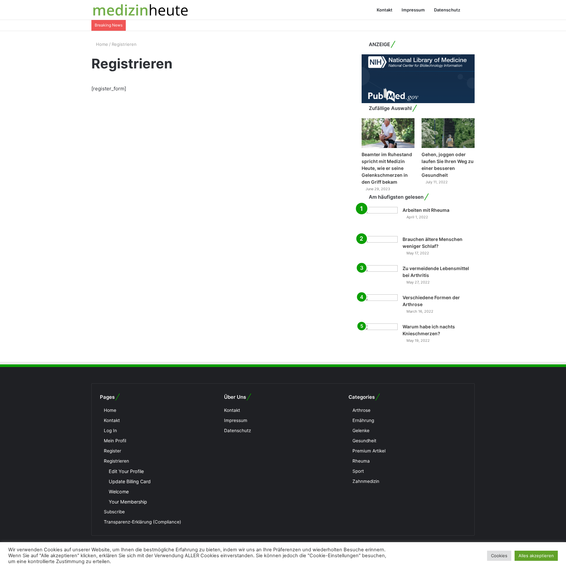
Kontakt (384, 9)
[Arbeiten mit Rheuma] (380, 219)
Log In (110, 430)
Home (101, 44)
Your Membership (128, 502)
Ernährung (363, 420)
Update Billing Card (130, 481)
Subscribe (114, 511)
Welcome (119, 491)
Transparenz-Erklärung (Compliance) (142, 521)
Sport (358, 471)
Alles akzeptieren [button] (536, 555)
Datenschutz (447, 9)
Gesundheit (364, 440)
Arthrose (361, 410)
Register (112, 450)
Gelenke (360, 430)
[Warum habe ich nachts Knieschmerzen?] (380, 335)
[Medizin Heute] (140, 10)
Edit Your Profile (126, 471)
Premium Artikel (369, 450)
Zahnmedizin (365, 481)
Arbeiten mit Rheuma (426, 210)
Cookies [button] (499, 555)
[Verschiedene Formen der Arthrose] (380, 306)
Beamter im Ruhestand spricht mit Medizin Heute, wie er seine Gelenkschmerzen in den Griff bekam (387, 168)
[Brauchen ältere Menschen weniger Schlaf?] (380, 248)
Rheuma (361, 461)
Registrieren (116, 461)
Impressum (413, 9)
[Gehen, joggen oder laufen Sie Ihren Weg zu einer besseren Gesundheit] (448, 133)
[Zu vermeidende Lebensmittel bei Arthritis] (380, 277)
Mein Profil (115, 440)
